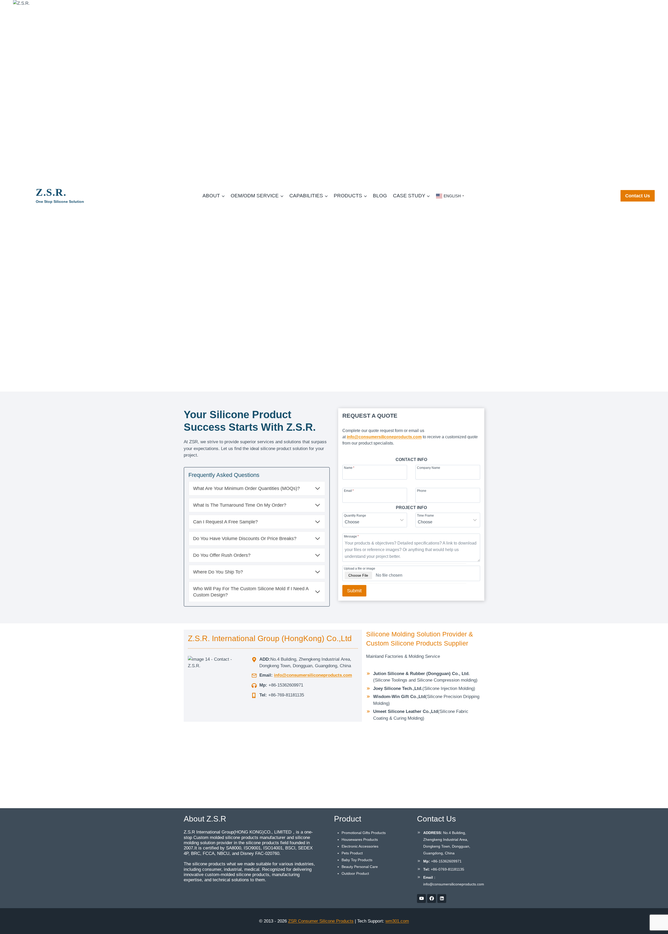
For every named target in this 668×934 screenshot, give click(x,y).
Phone (421, 490)
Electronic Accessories (360, 846)
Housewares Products (360, 839)
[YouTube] (421, 898)
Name (349, 467)
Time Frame (425, 515)
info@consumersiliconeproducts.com (384, 437)
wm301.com (397, 921)
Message (351, 536)
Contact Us (637, 195)
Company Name (428, 467)
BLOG (380, 195)
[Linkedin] (441, 898)
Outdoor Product (355, 873)
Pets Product (352, 853)
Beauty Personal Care (360, 867)
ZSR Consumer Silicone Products (321, 921)
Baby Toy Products (357, 860)
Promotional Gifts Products (364, 833)
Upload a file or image (359, 568)
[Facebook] (431, 898)
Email (349, 490)
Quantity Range (355, 515)
